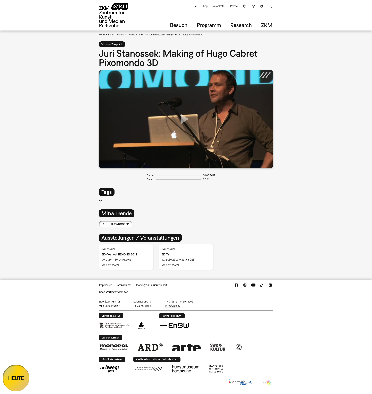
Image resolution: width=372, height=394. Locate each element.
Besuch (178, 25)
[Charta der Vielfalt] (240, 382)
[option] (126, 257)
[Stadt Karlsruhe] (141, 325)
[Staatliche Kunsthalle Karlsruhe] (216, 369)
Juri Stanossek (118, 224)
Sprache (262, 6)
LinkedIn (270, 285)
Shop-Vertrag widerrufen (113, 292)
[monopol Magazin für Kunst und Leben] (114, 347)
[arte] (186, 347)
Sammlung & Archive (113, 34)
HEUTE (16, 378)
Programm (209, 25)
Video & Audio (136, 34)
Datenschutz (123, 285)
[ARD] (150, 347)
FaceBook (236, 285)
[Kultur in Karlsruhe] (238, 347)
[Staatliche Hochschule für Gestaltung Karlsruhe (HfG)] (148, 369)
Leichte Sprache (245, 6)
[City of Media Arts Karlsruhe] (267, 382)
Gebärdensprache (253, 6)
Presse (234, 6)
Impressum (105, 285)
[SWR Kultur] (218, 347)
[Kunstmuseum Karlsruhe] (185, 369)
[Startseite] (118, 15)
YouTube (253, 285)
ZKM (266, 25)
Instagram (245, 285)
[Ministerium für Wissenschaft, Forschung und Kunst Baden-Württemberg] (114, 325)
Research (241, 25)
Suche (270, 6)
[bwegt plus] (109, 369)
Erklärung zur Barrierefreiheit (150, 285)
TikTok (262, 285)
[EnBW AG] (174, 325)
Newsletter (218, 6)
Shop (205, 6)
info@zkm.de (172, 305)
